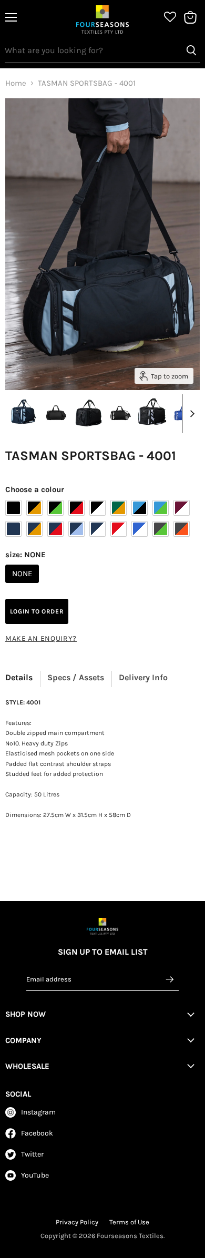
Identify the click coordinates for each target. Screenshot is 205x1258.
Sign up (170, 979)
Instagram (38, 1112)
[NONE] (23, 585)
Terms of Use (129, 1222)
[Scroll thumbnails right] (190, 413)
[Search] (191, 50)
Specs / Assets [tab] (75, 677)
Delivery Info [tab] (143, 677)
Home (15, 83)
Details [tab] (19, 677)
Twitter (32, 1154)
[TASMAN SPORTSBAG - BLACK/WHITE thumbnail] (120, 413)
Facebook (37, 1133)
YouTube (35, 1175)
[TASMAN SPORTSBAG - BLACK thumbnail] (56, 413)
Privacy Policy (77, 1222)
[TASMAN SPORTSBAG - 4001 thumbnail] (24, 413)
